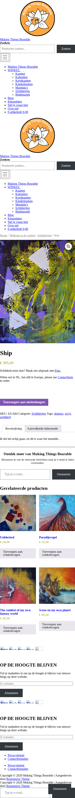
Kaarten (20, 73)
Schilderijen (22, 91)
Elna (57, 370)
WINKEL (14, 70)
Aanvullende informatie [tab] (42, 428)
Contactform (65, 377)
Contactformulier (18, 758)
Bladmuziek (22, 94)
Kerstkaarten (23, 80)
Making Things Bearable (15, 39)
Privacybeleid (16, 755)
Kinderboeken (24, 84)
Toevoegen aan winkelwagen (24, 402)
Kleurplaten (15, 101)
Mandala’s (21, 87)
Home (3, 235)
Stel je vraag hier (18, 105)
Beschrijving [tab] (13, 428)
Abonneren (63, 474)
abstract (58, 413)
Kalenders (21, 77)
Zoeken (5, 43)
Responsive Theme (18, 779)
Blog (11, 98)
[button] (68, 246)
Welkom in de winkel (22, 235)
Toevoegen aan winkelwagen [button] (12, 553)
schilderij (5, 417)
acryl (68, 413)
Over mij (13, 108)
